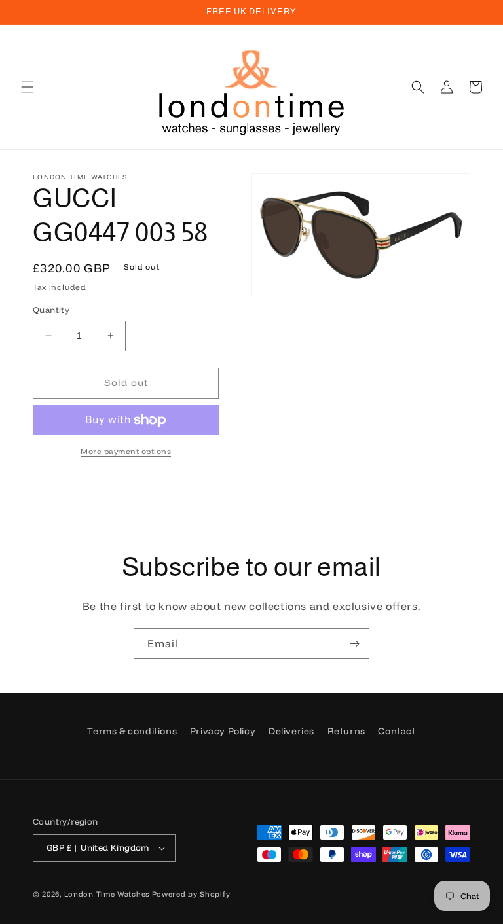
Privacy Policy (222, 731)
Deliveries (291, 731)
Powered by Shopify (191, 893)
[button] (27, 87)
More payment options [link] (126, 451)
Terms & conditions (132, 731)
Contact (396, 731)
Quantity (51, 309)
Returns (346, 731)
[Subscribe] (354, 643)
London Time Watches (106, 893)
